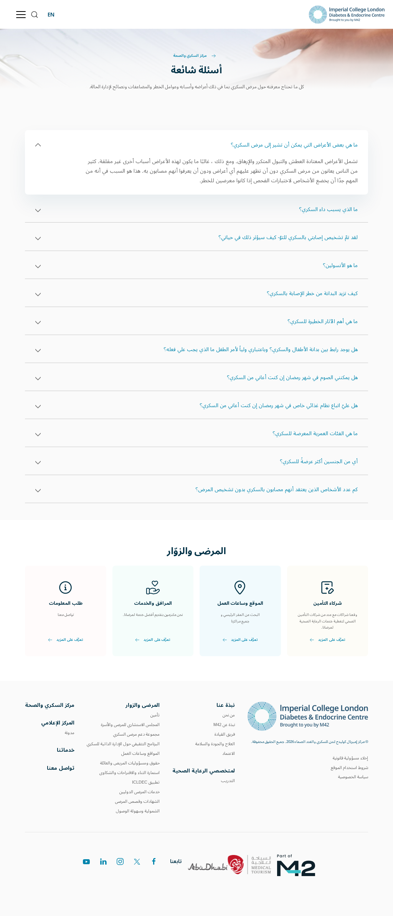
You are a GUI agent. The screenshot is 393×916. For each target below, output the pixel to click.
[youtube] (86, 861)
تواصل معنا (60, 768)
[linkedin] (103, 861)
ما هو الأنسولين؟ (340, 265)
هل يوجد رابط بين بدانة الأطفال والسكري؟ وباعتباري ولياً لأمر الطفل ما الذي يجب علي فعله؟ (260, 349)
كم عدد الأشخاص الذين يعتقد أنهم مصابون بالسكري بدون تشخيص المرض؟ (276, 489)
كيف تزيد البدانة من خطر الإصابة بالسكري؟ (312, 293)
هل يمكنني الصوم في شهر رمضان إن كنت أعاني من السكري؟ (292, 377)
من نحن (229, 715)
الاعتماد (228, 753)
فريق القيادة (225, 734)
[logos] (299, 864)
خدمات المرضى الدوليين (139, 791)
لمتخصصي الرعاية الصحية (203, 770)
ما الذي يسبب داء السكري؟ (328, 209)
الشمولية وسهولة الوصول (138, 811)
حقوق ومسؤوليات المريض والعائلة (130, 763)
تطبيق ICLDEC (146, 782)
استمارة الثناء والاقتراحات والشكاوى (129, 772)
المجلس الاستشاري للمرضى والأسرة (130, 724)
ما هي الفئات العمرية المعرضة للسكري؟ (315, 433)
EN (51, 14)
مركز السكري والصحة (190, 56)
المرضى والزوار (142, 705)
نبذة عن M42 (224, 724)
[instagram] (120, 861)
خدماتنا (65, 750)
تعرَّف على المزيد (331, 640)
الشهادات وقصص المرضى (137, 801)
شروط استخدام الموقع (349, 767)
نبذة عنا (225, 705)
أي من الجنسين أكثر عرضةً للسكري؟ (319, 461)
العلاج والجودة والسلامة (215, 743)
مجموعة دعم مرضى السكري (136, 734)
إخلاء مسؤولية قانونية (350, 758)
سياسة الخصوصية (353, 776)
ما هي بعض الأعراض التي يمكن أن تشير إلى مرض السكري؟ (294, 145)
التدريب (228, 780)
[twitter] (137, 861)
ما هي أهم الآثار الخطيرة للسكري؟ (322, 321)
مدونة (69, 732)
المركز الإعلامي (57, 722)
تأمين (155, 715)
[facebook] (153, 861)
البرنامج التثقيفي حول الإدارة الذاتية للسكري (123, 743)
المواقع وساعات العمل (140, 753)
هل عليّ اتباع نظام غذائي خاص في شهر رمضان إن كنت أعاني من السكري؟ (279, 405)
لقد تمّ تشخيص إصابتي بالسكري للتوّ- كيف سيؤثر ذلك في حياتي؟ (288, 237)
